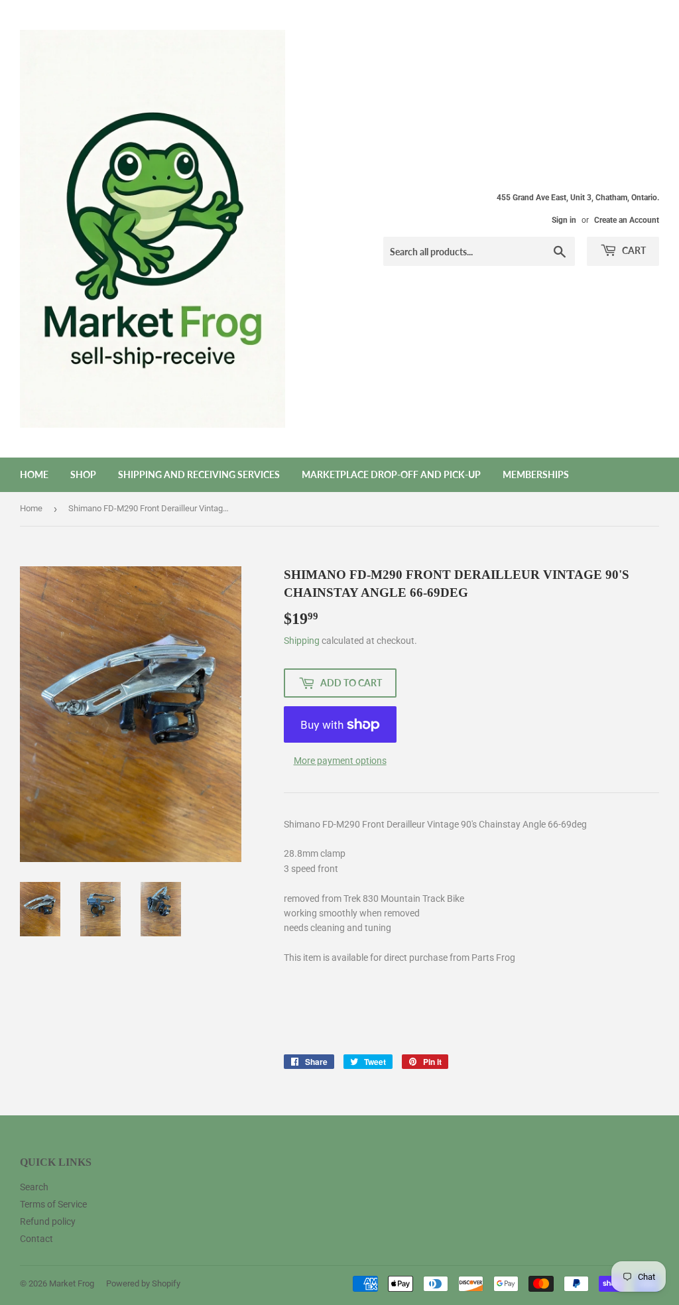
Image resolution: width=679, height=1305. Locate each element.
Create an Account (626, 220)
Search (34, 1187)
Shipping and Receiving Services (199, 474)
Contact (36, 1238)
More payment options (340, 760)
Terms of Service (53, 1204)
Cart (633, 250)
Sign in (564, 220)
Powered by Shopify (143, 1283)
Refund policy (48, 1221)
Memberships (536, 474)
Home (34, 474)
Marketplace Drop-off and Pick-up (391, 474)
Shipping (302, 640)
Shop (83, 474)
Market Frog (71, 1283)
